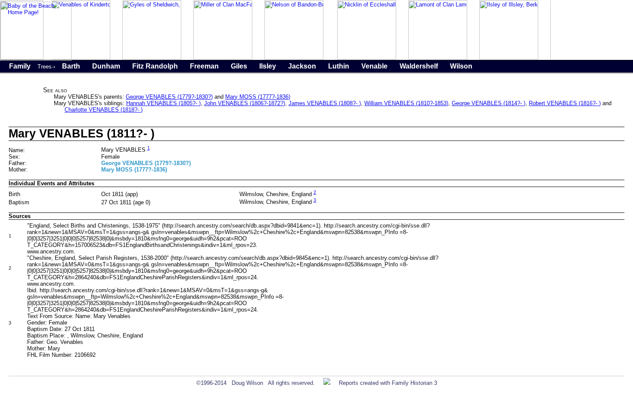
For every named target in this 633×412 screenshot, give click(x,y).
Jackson (302, 66)
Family (20, 66)
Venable (374, 66)
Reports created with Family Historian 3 (388, 383)
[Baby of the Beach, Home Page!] (35, 59)
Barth (71, 66)
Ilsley (267, 66)
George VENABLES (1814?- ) (488, 103)
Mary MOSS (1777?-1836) (257, 97)
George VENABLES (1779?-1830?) (169, 97)
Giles (239, 66)
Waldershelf (419, 66)
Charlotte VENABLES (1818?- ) (104, 109)
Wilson (461, 66)
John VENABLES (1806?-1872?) (244, 103)
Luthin (338, 66)
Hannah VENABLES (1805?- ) (163, 103)
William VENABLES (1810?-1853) (406, 103)
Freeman (204, 66)
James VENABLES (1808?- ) (325, 103)
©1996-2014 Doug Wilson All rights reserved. (255, 383)
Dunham (106, 66)
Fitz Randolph (155, 66)
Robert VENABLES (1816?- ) (565, 103)
